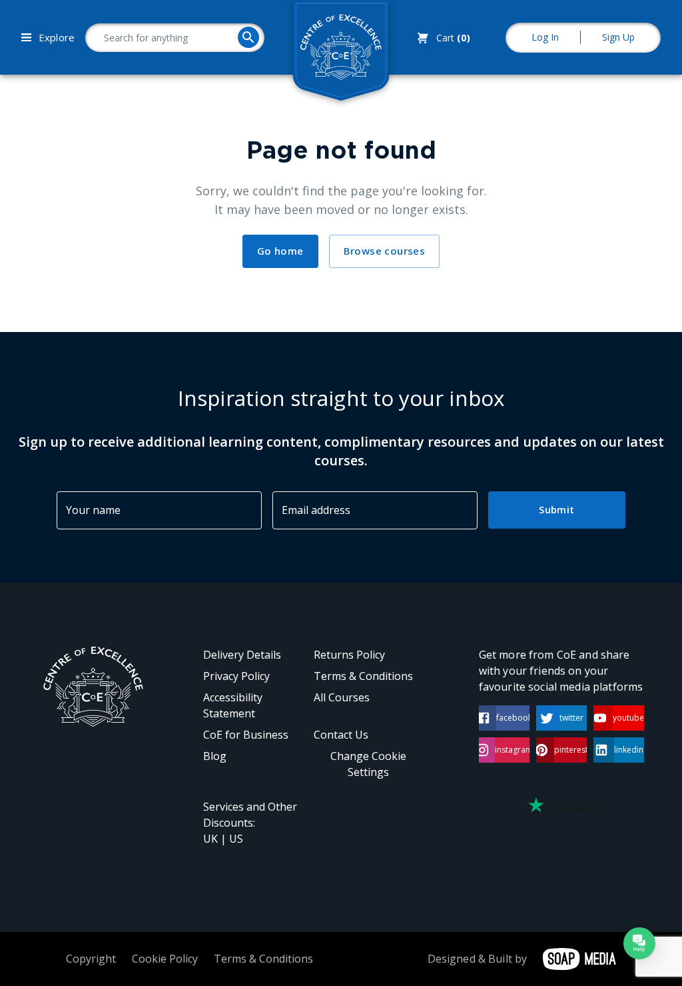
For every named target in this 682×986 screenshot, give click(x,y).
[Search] (248, 37)
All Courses (342, 697)
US (236, 838)
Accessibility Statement (232, 705)
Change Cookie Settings (368, 764)
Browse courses (385, 250)
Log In (545, 37)
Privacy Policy (236, 676)
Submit (556, 509)
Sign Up (618, 37)
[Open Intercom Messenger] (639, 943)
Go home (280, 250)
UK (210, 838)
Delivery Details (242, 654)
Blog (214, 756)
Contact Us (341, 734)
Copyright (91, 958)
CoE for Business (245, 734)
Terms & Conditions (363, 676)
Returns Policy (349, 654)
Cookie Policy (165, 958)
